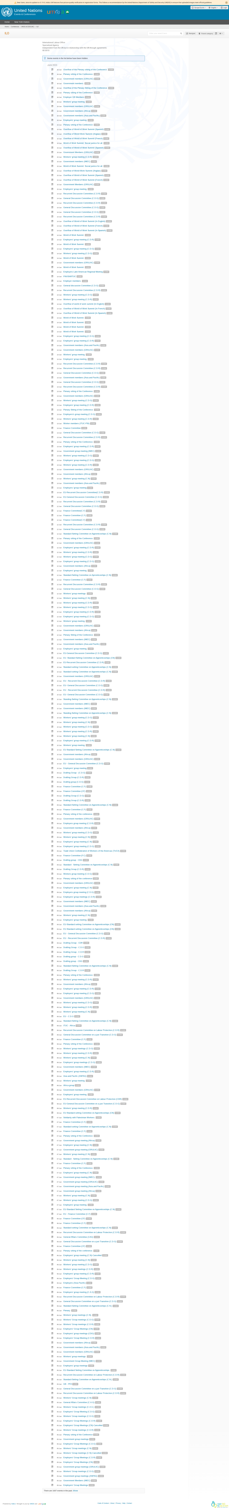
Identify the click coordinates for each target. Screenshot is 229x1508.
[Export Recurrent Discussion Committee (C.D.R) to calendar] (52, 194)
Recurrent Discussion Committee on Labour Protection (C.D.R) (91, 1030)
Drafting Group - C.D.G (74, 947)
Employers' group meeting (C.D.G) (79, 248)
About (112, 1503)
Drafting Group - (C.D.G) (74, 772)
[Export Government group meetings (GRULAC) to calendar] (52, 1467)
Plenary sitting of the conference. (78, 814)
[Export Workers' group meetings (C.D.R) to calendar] (52, 1269)
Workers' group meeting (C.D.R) (78, 157)
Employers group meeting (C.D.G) (78, 892)
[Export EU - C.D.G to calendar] (52, 1016)
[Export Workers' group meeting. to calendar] (52, 102)
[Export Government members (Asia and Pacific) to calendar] (52, 116)
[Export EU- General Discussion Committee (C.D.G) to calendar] (52, 685)
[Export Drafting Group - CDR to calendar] (52, 943)
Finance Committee (72, 428)
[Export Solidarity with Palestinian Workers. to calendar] (52, 1118)
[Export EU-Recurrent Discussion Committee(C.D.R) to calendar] (52, 492)
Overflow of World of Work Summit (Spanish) (83, 129)
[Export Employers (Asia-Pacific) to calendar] (52, 1283)
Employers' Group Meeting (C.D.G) (79, 1278)
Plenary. (67, 1310)
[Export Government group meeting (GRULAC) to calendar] (52, 1150)
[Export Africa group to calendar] (52, 1085)
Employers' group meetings (75, 1365)
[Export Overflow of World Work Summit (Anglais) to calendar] (52, 134)
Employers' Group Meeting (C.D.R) (79, 1338)
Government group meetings (76, 1439)
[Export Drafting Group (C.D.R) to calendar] (52, 777)
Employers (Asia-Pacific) (74, 1283)
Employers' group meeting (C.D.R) (79, 239)
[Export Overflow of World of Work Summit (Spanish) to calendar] (52, 129)
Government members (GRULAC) (78, 78)
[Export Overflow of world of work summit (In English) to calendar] (52, 304)
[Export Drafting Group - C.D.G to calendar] (52, 947)
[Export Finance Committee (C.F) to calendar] (52, 515)
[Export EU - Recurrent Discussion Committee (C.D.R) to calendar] (52, 681)
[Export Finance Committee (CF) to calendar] (52, 791)
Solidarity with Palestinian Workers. (79, 1117)
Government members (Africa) (77, 111)
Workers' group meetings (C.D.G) (78, 1048)
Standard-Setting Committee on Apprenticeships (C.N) (87, 533)
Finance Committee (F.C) (74, 855)
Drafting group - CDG (73, 860)
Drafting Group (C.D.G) (74, 795)
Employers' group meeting (75, 768)
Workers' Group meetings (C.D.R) (78, 1324)
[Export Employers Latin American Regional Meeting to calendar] (52, 272)
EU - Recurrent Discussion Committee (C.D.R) (84, 681)
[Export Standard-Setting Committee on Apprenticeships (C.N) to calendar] (52, 534)
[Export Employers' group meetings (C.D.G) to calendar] (52, 1062)
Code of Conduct (103, 1503)
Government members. (73, 83)
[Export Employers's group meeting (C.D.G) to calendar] (52, 414)
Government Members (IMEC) (77, 1480)
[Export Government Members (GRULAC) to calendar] (52, 152)
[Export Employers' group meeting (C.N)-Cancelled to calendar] (52, 1255)
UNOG (32, 1504)
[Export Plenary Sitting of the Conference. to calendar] (52, 410)
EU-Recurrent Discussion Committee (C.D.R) (83, 662)
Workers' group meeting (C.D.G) (78, 253)
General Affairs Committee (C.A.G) (79, 1402)
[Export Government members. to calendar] (52, 83)
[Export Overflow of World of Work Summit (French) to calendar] (52, 139)
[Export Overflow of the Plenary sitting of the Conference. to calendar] (52, 70)
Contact (129, 1503)
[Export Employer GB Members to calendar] (52, 97)
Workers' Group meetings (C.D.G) (78, 1319)
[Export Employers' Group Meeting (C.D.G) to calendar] (52, 1278)
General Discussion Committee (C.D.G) (81, 198)
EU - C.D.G (68, 1016)
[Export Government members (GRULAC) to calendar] (52, 79)
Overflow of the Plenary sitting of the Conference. (85, 69)
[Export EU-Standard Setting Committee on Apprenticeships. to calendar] (52, 1370)
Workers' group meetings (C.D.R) (78, 1269)
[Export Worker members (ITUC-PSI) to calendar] (52, 423)
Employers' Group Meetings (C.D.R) (79, 1420)
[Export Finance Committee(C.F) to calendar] (52, 511)
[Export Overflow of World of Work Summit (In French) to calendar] (52, 309)
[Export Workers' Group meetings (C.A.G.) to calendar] (52, 1407)
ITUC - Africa (69, 1025)
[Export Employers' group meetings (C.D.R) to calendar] (52, 897)
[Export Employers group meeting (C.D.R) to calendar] (52, 823)
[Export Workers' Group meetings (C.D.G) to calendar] (52, 1320)
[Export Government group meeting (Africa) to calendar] (52, 1141)
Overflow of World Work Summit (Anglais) (82, 134)
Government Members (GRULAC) (78, 152)
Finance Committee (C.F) (74, 515)
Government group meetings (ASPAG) (80, 1476)
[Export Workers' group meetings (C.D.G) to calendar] (52, 1049)
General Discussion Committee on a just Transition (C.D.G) (90, 1034)
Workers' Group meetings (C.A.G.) (79, 1407)
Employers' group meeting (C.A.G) (79, 1292)
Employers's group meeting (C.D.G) (79, 414)
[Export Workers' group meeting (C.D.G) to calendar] (52, 253)
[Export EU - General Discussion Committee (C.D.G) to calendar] (52, 764)
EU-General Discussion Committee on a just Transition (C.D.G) (91, 1103)
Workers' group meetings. (75, 593)
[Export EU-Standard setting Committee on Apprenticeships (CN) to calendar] (52, 924)
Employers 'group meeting (75, 487)
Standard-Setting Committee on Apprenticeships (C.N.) (88, 1306)
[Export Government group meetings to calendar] (52, 1439)
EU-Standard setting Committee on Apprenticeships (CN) (89, 924)
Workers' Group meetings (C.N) (77, 1397)
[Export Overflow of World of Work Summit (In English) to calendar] (52, 221)
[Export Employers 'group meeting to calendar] (52, 488)
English (213, 8)
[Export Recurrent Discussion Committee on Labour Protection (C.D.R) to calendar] (52, 1030)
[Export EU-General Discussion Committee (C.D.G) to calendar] (52, 497)
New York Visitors (21, 22)
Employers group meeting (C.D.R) (78, 823)
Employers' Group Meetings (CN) (78, 1329)
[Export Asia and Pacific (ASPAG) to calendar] (52, 1076)
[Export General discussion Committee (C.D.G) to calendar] (52, 286)
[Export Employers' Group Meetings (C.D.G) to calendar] (52, 1444)
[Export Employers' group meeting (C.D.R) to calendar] (52, 240)
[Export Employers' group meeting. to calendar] (52, 120)
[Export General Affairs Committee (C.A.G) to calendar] (52, 1402)
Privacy (118, 1503)
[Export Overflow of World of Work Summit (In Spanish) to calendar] (52, 230)
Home (7, 22)
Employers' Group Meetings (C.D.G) (79, 1443)
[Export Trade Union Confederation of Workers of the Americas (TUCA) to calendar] (52, 851)
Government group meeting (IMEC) (79, 451)
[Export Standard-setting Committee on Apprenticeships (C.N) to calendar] (52, 667)
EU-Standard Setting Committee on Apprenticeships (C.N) (89, 749)
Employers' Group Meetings (76, 1485)
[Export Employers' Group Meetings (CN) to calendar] (52, 1329)
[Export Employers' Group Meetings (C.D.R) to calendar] (52, 1421)
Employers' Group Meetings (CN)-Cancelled (83, 1425)
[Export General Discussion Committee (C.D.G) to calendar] (52, 198)
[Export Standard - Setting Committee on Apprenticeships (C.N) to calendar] (52, 865)
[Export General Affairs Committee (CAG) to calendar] (52, 1237)
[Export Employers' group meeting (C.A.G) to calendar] (52, 1292)
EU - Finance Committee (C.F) (77, 1214)
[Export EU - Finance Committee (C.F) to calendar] (52, 1214)
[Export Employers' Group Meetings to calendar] (52, 1485)
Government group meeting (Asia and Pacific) (84, 1186)
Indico (13, 1504)
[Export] (216, 33)
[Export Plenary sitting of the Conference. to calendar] (52, 74)
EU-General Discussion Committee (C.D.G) (83, 497)
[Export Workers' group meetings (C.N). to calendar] (52, 1315)
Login (225, 8)
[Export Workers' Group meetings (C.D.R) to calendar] (52, 1324)
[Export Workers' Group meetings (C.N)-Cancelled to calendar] (52, 1453)
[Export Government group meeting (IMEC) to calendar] (52, 451)
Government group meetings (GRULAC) (81, 1466)
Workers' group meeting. (74, 101)
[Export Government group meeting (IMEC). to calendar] (52, 1177)
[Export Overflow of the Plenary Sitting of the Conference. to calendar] (52, 88)
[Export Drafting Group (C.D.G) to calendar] (52, 796)
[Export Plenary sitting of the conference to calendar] (52, 879)
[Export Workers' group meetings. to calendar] (52, 594)
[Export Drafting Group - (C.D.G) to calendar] (52, 773)
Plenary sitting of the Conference (78, 1434)
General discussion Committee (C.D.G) (81, 285)
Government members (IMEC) (77, 161)
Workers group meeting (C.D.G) (77, 874)
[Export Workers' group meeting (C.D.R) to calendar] (52, 157)
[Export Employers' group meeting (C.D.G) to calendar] (52, 249)
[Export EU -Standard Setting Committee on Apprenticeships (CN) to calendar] (52, 658)
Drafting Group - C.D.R (73, 952)
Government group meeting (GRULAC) (80, 1149)
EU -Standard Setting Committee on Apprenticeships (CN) (89, 658)
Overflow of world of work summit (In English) (84, 304)
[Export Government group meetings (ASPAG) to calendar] (52, 1476)
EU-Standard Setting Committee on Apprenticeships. (87, 1370)
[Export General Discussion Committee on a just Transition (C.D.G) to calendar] (52, 1035)
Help (123, 1503)
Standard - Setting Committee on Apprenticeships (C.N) (88, 864)
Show (75, 1491)
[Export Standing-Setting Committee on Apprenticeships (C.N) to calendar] (52, 699)
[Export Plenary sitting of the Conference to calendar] (52, 1435)
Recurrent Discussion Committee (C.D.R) (82, 193)
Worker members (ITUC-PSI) (76, 423)
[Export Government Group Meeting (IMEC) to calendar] (52, 1361)
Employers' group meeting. (75, 120)
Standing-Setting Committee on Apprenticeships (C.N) (87, 699)
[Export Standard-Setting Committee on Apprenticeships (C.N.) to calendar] (52, 1306)
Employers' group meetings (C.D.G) (79, 1062)
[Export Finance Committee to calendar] (52, 428)
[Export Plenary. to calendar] (52, 1311)
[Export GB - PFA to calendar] (52, 1384)
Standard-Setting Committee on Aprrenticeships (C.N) (87, 575)
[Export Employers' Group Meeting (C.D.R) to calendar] (52, 1338)
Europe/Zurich (199, 8)
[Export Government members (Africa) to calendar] (52, 111)
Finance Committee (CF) (74, 791)
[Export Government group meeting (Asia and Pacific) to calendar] (52, 1186)
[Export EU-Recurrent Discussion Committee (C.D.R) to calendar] (52, 662)
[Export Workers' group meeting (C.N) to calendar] (52, 479)
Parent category (207, 34)
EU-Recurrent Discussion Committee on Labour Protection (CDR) (92, 1099)
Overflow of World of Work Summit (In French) (84, 308)
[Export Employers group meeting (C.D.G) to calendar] (52, 892)
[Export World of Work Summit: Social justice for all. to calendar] (52, 143)
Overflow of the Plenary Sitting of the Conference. (85, 88)
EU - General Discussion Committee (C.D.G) (83, 763)
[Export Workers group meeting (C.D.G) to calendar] (52, 874)
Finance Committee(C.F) (74, 510)
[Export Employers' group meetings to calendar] (52, 1366)
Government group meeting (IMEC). (79, 1177)
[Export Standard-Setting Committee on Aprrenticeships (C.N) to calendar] (52, 575)
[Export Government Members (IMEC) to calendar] (52, 1481)
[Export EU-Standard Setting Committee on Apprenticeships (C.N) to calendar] (52, 750)
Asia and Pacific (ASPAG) (75, 1076)
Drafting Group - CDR (73, 943)
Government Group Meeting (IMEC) (79, 1361)
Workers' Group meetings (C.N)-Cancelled (82, 1453)
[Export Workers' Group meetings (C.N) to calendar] (52, 1398)
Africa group (69, 1085)
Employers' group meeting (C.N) (78, 841)
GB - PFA (67, 1384)
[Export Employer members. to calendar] (52, 281)
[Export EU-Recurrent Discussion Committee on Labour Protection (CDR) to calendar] (52, 1099)
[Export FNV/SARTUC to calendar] (52, 276)
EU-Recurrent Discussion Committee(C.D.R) (83, 492)
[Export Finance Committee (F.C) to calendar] (52, 856)
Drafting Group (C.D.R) (74, 777)
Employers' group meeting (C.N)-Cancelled (82, 1255)
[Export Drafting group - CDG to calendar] (52, 860)
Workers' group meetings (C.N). (77, 1315)
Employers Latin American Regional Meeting (83, 271)
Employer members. (72, 281)
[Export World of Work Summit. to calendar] (52, 235)
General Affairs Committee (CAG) (78, 1237)
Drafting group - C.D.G (73, 956)
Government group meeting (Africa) (79, 1140)
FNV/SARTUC (70, 276)
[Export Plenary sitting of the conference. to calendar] (52, 814)
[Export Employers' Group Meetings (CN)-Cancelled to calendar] (52, 1425)
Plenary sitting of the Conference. (78, 74)
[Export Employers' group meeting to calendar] (52, 768)
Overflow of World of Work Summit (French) (83, 138)
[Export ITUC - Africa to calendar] (52, 1026)
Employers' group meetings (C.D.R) (79, 897)
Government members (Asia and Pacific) (81, 115)
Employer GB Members (74, 97)
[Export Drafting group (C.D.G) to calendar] (52, 782)
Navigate (192, 33)
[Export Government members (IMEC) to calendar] (52, 161)
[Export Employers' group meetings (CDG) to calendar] (52, 1334)
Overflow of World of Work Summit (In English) (84, 221)
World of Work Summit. (74, 235)
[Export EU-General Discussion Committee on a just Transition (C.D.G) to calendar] (52, 1104)
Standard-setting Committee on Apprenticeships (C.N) (87, 667)
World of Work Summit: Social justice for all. (83, 143)
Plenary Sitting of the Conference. (78, 409)
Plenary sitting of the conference (78, 878)
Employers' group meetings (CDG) (79, 1333)
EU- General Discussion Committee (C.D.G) (83, 685)
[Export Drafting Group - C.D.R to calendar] (52, 952)
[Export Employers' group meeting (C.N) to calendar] (52, 842)
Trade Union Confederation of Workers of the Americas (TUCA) (91, 851)
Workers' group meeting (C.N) (77, 478)
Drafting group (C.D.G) (73, 782)
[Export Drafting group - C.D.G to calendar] (52, 957)
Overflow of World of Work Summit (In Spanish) (85, 230)
